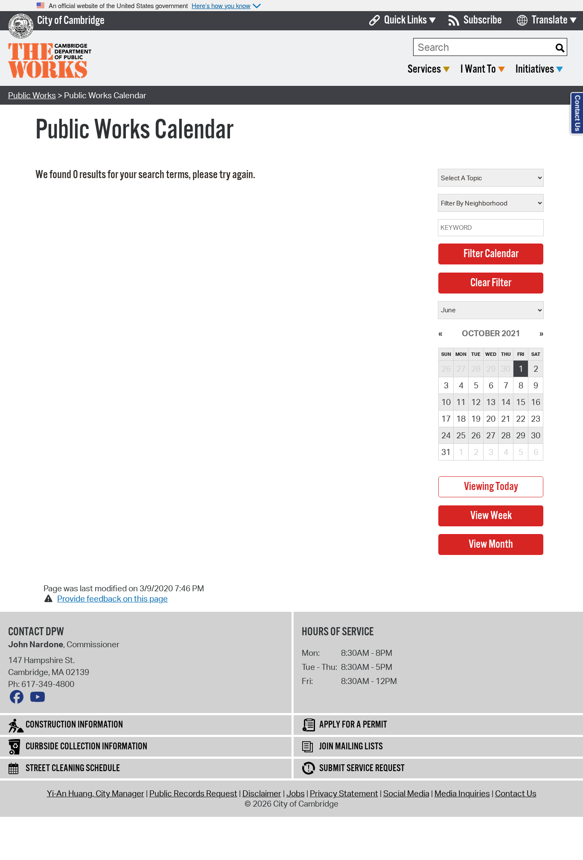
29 (520, 435)
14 (505, 402)
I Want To (478, 69)
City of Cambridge (71, 21)
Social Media (406, 793)
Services (424, 69)
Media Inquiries (462, 793)
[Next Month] (541, 333)
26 (476, 435)
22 (520, 419)
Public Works (32, 95)
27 (491, 435)
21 (505, 419)
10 (446, 402)
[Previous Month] (440, 333)
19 (476, 419)
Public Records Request (193, 793)
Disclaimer (261, 793)
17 (446, 419)
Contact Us (515, 793)
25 (461, 435)
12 (476, 402)
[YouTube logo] (39, 699)
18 (461, 419)
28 (505, 435)
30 (535, 435)
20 (491, 419)
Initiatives (535, 69)
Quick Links (405, 20)
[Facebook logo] (18, 699)
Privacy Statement (344, 793)
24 (446, 435)
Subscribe (482, 20)
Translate (550, 20)
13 (491, 402)
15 (520, 402)
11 (461, 402)
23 (535, 419)
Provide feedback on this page (112, 598)
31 (446, 452)
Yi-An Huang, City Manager (95, 793)
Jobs (295, 793)
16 (535, 402)
